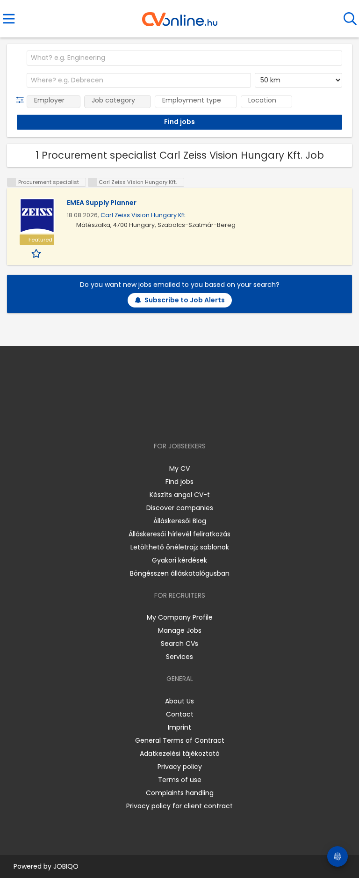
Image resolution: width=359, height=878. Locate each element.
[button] (22, 100)
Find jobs (179, 481)
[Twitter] (203, 419)
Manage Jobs (179, 630)
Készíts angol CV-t (180, 494)
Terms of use (179, 779)
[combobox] (184, 58)
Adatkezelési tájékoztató (180, 753)
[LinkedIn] (189, 419)
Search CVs (179, 643)
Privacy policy (180, 766)
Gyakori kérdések (179, 560)
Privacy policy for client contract (179, 806)
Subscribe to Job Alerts (184, 300)
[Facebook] (158, 419)
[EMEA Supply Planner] (37, 215)
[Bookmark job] (37, 253)
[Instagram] (173, 419)
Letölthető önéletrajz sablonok (179, 547)
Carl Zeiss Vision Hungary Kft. (144, 215)
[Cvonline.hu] (179, 16)
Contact (180, 714)
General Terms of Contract (179, 740)
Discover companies (179, 507)
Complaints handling (180, 793)
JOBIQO (66, 866)
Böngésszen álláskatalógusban (180, 573)
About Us (179, 701)
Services (179, 656)
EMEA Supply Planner (101, 202)
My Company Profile (180, 617)
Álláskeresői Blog (179, 521)
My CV (179, 468)
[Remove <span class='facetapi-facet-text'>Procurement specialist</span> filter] (11, 182)
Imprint (179, 727)
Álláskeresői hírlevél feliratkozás (179, 534)
